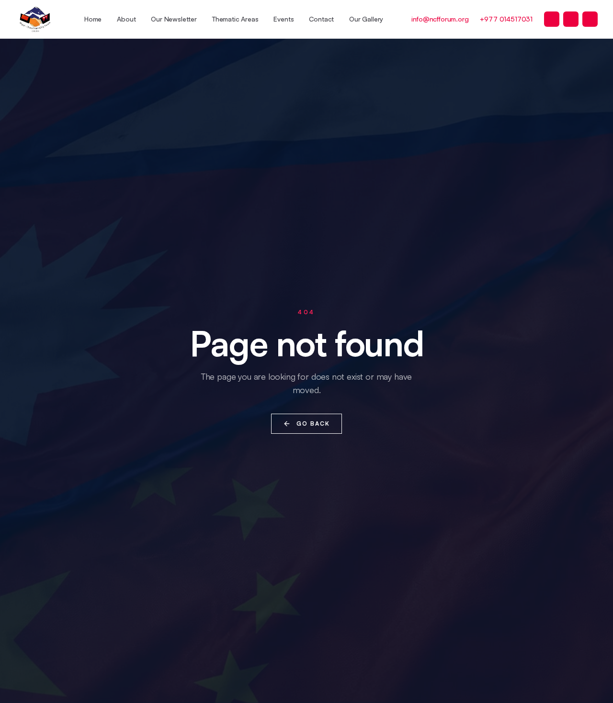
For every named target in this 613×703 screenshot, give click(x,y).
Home (93, 19)
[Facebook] (571, 19)
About (126, 19)
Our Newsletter (174, 19)
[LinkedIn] (590, 19)
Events (283, 19)
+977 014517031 (506, 19)
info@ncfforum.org (439, 19)
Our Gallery (366, 19)
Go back (312, 423)
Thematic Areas (235, 19)
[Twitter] (551, 19)
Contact (321, 19)
